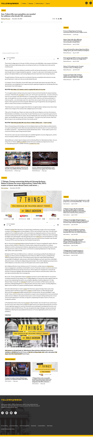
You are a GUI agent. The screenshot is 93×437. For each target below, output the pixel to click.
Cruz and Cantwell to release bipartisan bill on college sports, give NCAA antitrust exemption (76, 50)
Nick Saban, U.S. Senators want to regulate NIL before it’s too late (28, 89)
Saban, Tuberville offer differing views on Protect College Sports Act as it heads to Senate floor (72, 41)
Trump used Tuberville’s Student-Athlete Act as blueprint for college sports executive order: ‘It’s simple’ (73, 76)
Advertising (49, 425)
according (21, 94)
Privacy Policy (4, 425)
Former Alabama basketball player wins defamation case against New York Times (43, 168)
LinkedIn (59, 19)
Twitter (57, 19)
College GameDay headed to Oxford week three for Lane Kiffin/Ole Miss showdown (16, 168)
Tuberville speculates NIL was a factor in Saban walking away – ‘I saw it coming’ (31, 122)
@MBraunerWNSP (21, 141)
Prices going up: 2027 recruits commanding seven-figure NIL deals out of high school (75, 58)
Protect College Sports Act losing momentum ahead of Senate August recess (75, 31)
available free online (34, 143)
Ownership (33, 425)
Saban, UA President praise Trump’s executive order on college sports (73, 66)
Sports (3, 10)
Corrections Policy (13, 425)
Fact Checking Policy (24, 425)
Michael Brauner (5, 18)
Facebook (61, 19)
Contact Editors (41, 425)
